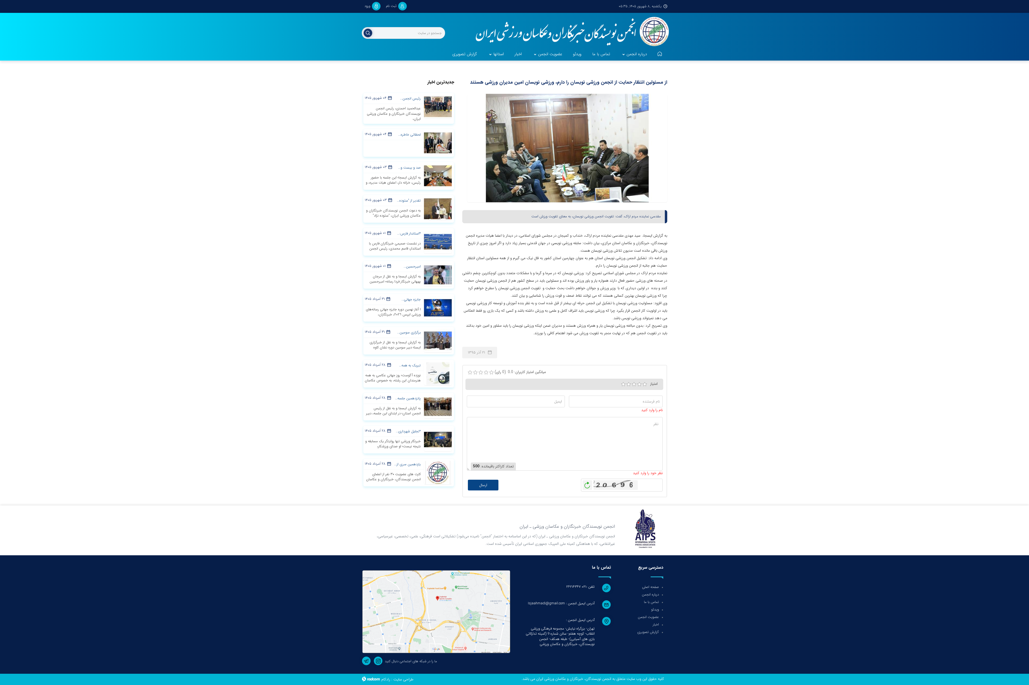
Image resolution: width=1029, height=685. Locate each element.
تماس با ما (651, 602)
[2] (628, 384)
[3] (634, 384)
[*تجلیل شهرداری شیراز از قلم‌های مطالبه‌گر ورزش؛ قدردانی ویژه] (438, 439)
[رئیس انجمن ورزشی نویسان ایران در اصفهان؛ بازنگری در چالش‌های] (438, 107)
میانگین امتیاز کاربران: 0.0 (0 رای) (520, 372)
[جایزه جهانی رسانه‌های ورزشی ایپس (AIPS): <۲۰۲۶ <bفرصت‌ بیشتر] (438, 307)
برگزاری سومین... (409, 332)
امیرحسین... (412, 266)
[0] (470, 372)
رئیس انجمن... (410, 98)
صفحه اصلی (650, 587)
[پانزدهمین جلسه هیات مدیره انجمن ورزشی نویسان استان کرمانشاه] (438, 406)
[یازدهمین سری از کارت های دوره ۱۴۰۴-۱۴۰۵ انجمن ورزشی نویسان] (438, 472)
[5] (644, 384)
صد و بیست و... (409, 167)
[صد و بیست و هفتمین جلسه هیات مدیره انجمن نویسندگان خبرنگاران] (438, 175)
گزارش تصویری (648, 632)
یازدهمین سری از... (407, 464)
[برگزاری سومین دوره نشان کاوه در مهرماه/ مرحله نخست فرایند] (438, 340)
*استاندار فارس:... (409, 233)
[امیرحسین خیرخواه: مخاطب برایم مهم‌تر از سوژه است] (438, 274)
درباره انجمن (650, 594)
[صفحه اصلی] (659, 54)
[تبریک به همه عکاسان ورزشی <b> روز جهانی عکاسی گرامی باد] (438, 373)
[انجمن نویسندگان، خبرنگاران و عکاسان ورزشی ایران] (568, 32)
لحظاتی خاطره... (409, 134)
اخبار (656, 624)
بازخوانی (587, 484)
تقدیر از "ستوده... (409, 200)
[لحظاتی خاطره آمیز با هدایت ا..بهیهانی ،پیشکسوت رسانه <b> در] (438, 143)
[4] (639, 384)
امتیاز (654, 384)
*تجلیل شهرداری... (408, 431)
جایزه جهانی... (411, 299)
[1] (623, 384)
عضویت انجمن (648, 617)
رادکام (385, 679)
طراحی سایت (403, 679)
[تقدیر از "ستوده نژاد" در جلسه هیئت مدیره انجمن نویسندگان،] (438, 208)
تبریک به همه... (410, 365)
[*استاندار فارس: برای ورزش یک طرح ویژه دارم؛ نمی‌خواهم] (438, 241)
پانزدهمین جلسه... (408, 398)
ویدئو (655, 609)
